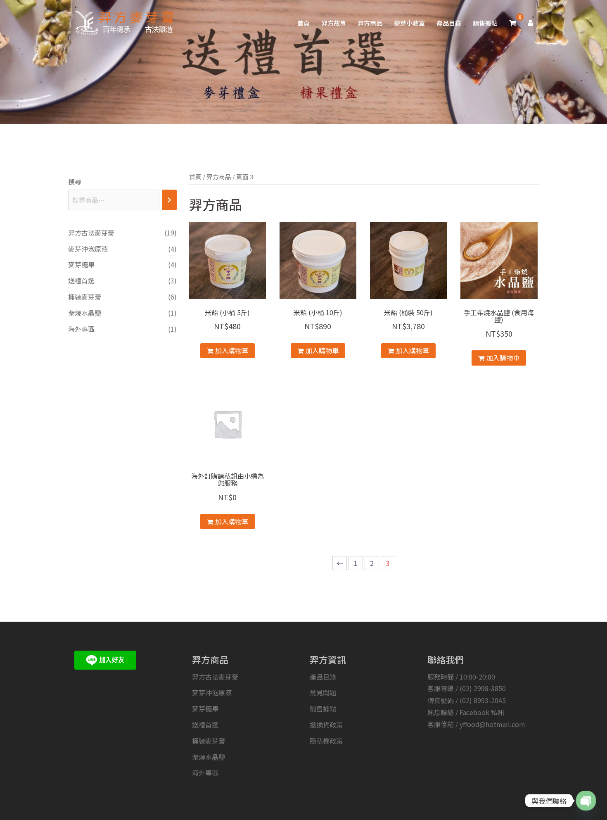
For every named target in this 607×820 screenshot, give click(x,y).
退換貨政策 (326, 725)
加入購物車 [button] (231, 350)
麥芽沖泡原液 (212, 692)
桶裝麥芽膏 (208, 741)
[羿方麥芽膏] (122, 22)
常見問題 (323, 692)
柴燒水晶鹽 (208, 757)
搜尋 (74, 181)
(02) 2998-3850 (483, 688)
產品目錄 (448, 23)
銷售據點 (485, 23)
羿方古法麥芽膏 (215, 677)
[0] (512, 23)
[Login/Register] (530, 23)
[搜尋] (169, 200)
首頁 (303, 23)
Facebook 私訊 (482, 712)
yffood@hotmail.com (492, 724)
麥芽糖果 (205, 708)
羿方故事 (333, 23)
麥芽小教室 (409, 23)
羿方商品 (370, 23)
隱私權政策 (326, 741)
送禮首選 (205, 725)
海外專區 (205, 772)
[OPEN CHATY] (585, 800)
